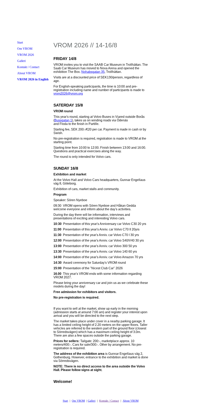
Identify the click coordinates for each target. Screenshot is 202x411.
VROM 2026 (25, 54)
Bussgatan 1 (63, 120)
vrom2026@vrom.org (68, 93)
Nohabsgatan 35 (93, 71)
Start (20, 42)
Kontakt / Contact (28, 67)
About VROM (26, 73)
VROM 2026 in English (33, 79)
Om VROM (24, 48)
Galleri (21, 61)
